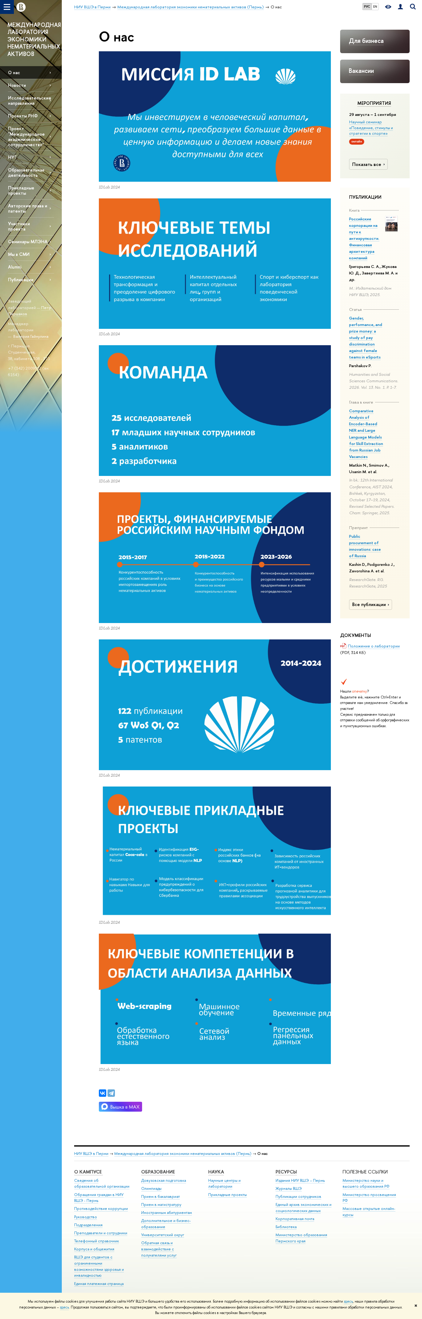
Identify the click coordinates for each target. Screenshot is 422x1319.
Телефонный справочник (96, 1241)
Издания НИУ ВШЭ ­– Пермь (300, 1180)
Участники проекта (19, 226)
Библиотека (286, 1226)
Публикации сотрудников (298, 1196)
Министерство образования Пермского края (301, 1238)
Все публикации (369, 604)
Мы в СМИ (19, 254)
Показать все (366, 164)
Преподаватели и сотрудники (100, 1233)
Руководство (85, 1216)
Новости (17, 85)
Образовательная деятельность (26, 172)
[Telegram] (111, 1093)
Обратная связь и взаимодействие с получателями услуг (159, 1249)
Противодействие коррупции (101, 1208)
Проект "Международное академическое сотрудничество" (26, 136)
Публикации (20, 279)
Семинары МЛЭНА (28, 241)
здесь (348, 1301)
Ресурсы (286, 1171)
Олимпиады (151, 1188)
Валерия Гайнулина (31, 336)
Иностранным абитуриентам (166, 1212)
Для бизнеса (366, 40)
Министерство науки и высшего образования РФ (366, 1183)
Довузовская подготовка (163, 1180)
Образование (158, 1171)
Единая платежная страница (99, 1283)
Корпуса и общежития (94, 1249)
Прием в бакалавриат (160, 1196)
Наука (216, 1171)
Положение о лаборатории (374, 646)
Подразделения (88, 1225)
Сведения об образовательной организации (101, 1183)
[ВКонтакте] (102, 1093)
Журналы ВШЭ (289, 1188)
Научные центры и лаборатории (224, 1183)
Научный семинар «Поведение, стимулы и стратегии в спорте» (371, 127)
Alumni (14, 267)
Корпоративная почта (295, 1218)
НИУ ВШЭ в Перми (91, 1153)
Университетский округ (162, 1234)
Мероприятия (374, 103)
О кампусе (88, 1171)
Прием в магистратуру (161, 1204)
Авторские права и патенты (27, 208)
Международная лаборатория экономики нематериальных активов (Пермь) (182, 1153)
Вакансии (361, 70)
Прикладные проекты (227, 1194)
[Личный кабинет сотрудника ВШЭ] (400, 7)
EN (375, 6)
